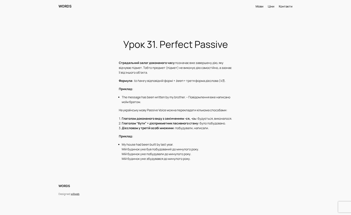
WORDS (64, 6)
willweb (75, 194)
